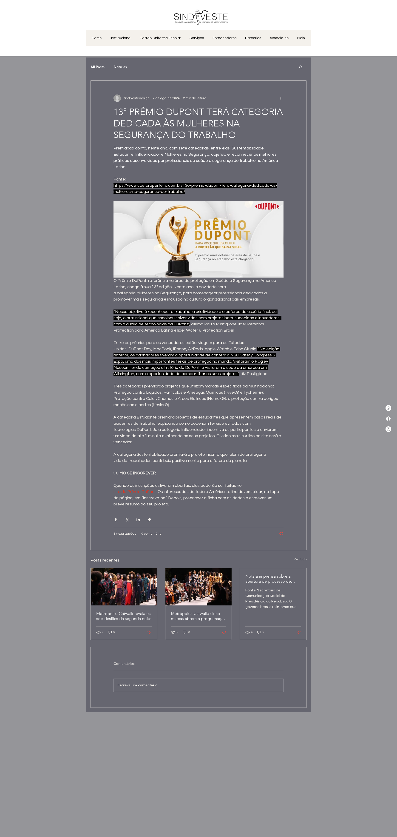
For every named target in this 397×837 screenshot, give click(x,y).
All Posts (98, 67)
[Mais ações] (281, 98)
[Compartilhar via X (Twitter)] (127, 519)
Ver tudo (300, 559)
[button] (300, 67)
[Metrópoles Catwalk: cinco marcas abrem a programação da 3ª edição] (198, 586)
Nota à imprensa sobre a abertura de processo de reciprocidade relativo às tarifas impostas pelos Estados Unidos (268, 579)
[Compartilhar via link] (149, 519)
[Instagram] (388, 429)
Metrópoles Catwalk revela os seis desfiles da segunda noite (123, 616)
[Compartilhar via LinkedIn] (138, 519)
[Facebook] (388, 418)
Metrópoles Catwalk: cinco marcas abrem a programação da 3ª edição (198, 616)
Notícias (120, 67)
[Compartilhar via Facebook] (115, 519)
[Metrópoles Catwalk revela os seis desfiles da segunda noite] (124, 586)
